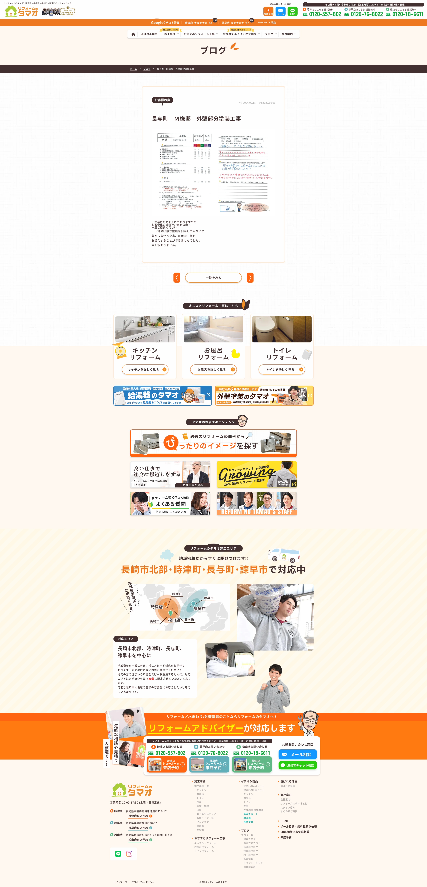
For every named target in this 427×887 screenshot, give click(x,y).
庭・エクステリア (206, 813)
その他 (200, 829)
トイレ (200, 798)
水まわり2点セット (254, 790)
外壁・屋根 (203, 806)
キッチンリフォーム (205, 843)
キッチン (201, 790)
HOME (285, 821)
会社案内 (285, 799)
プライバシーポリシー (143, 882)
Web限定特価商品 (254, 809)
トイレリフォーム (204, 851)
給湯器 (200, 825)
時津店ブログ (251, 847)
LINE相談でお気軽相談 (295, 832)
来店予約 (286, 837)
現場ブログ (250, 839)
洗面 (199, 802)
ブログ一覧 (247, 835)
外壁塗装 (248, 821)
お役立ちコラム (252, 843)
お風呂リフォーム (204, 847)
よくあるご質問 (289, 811)
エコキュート (251, 813)
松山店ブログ (251, 855)
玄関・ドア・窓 (205, 817)
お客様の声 (250, 866)
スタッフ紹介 (288, 807)
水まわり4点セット (254, 786)
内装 (199, 809)
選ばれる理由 (288, 786)
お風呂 (200, 794)
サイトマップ (120, 882)
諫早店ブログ (251, 851)
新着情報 (248, 859)
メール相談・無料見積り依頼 (299, 826)
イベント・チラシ (253, 863)
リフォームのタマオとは (294, 803)
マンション (203, 821)
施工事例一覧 (201, 786)
